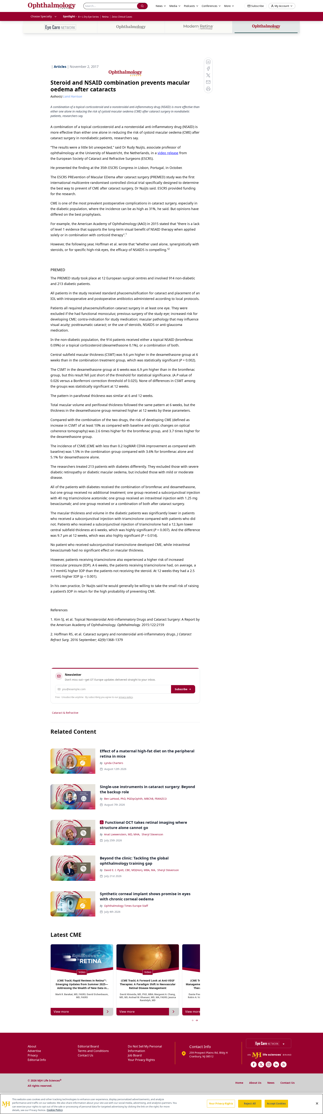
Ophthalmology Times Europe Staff (126, 905)
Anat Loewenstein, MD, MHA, (122, 834)
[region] (161, 1104)
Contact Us (85, 1055)
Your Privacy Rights (141, 1060)
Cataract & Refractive (65, 712)
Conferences (209, 6)
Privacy (33, 1055)
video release (168, 153)
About (32, 1046)
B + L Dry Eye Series (88, 16)
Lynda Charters (113, 763)
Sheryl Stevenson (152, 834)
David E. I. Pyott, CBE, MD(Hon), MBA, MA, (130, 870)
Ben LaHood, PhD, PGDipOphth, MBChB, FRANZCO (135, 798)
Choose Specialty (41, 16)
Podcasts (189, 6)
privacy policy (126, 697)
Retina (105, 16)
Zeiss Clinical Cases (122, 16)
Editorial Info (37, 1060)
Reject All (250, 1103)
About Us (255, 1082)
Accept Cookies (276, 1103)
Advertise (34, 1051)
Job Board (135, 1055)
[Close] (317, 1103)
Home (239, 1082)
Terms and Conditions (93, 1051)
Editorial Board (88, 1046)
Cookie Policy (55, 1110)
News (270, 1082)
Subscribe (181, 689)
